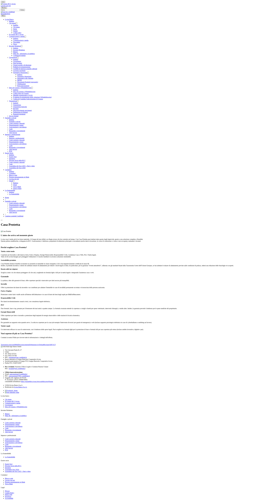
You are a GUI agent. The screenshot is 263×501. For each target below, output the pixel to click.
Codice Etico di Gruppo (21, 93)
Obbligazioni (21, 84)
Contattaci (8, 170)
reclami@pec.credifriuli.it (17, 368)
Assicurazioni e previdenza (18, 127)
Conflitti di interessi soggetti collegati (25, 69)
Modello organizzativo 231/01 (23, 95)
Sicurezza (8, 496)
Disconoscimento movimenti (22, 110)
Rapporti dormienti (19, 114)
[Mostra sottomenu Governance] (18, 57)
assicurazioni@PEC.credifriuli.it (19, 376)
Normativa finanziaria (20, 72)
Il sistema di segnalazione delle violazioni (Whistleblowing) (32, 97)
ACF (54, 345)
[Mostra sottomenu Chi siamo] (16, 23)
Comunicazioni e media (16, 36)
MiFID (19, 80)
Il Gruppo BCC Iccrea (16, 34)
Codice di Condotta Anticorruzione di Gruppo (28, 99)
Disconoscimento (23, 345)
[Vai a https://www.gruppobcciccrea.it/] (8, 4)
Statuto (15, 31)
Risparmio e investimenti (17, 131)
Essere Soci (13, 157)
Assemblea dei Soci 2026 (17, 168)
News (15, 44)
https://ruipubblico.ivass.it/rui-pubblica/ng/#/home (37, 381)
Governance (13, 57)
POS (10, 151)
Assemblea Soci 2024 (12, 469)
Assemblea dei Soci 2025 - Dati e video (22, 166)
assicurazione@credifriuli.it (18, 374)
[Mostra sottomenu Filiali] (13, 181)
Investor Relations (15, 46)
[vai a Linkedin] (12, 392)
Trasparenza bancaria (20, 107)
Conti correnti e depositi (17, 123)
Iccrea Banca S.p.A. (20, 387)
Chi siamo (12, 23)
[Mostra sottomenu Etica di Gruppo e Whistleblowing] (32, 88)
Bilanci (15, 52)
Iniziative (12, 158)
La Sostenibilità (10, 190)
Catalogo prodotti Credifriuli (14, 216)
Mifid (16, 345)
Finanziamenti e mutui (16, 125)
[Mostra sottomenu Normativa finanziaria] (28, 73)
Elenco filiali (17, 188)
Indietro (11, 21)
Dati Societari (17, 63)
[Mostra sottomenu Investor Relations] (21, 46)
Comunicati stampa (19, 55)
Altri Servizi (13, 133)
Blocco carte (13, 175)
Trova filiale (17, 187)
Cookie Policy (9, 493)
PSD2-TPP (8, 495)
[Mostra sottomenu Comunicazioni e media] (25, 36)
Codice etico (17, 33)
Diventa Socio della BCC (17, 160)
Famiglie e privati (10, 118)
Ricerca (4, 8)
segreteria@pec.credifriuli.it (18, 357)
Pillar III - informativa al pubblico (24, 54)
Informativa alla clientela (25, 78)
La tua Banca (9, 19)
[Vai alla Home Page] (8, 12)
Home (7, 197)
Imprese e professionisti (12, 134)
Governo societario (19, 70)
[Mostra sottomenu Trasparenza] (17, 101)
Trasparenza (13, 101)
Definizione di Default (20, 112)
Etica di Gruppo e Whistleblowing (20, 88)
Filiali (11, 181)
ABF (50, 345)
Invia (3, 2)
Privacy (7, 491)
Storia (15, 29)
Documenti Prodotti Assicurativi (27, 82)
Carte (11, 129)
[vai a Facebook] (11, 390)
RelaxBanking (5, 14)
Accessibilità (9, 498)
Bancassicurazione (23, 86)
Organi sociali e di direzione (22, 65)
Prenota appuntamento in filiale (19, 177)
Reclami (15, 108)
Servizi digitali (13, 116)
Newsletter (16, 42)
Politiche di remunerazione (21, 67)
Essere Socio (9, 153)
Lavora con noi (6, 6)
